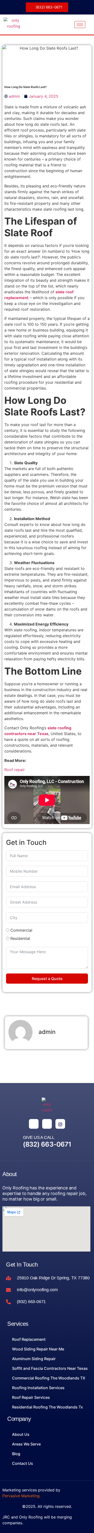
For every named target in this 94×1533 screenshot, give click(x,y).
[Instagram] (60, 1124)
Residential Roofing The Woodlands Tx (47, 1407)
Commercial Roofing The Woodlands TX (48, 1378)
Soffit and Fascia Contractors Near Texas (50, 1368)
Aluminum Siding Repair (34, 1358)
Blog (16, 1453)
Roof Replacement (29, 1339)
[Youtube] (47, 1124)
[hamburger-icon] (79, 24)
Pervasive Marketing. (21, 1495)
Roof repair (14, 769)
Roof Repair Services (31, 1397)
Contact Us (22, 1463)
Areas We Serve (26, 1444)
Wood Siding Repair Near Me (38, 1349)
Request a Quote (47, 978)
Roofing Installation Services (38, 1387)
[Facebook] (34, 1124)
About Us (20, 1434)
